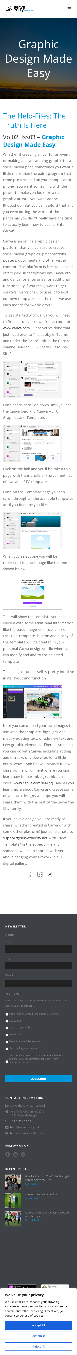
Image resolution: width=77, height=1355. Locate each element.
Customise (38, 1336)
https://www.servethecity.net (28, 1133)
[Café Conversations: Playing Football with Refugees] (13, 1218)
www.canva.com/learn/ (33, 783)
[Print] (29, 874)
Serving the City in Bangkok (41, 1194)
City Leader (15, 1020)
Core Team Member (20, 1027)
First (8, 942)
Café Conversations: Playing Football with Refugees (47, 1214)
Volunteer (14, 1034)
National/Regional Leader (23, 1048)
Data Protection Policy (49, 1055)
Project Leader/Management (25, 1041)
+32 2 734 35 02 (20, 1121)
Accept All (38, 1325)
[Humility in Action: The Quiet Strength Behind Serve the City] (13, 1182)
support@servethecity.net (25, 838)
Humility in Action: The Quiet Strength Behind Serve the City (47, 1178)
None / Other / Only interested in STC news (33, 1013)
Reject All (39, 1346)
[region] (38, 1321)
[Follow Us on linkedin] (15, 1154)
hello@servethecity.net (24, 1127)
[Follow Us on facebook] (7, 1154)
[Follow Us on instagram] (23, 1154)
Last (8, 959)
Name (11, 935)
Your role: (13, 993)
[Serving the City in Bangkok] (13, 1200)
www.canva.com (16, 328)
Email (10, 975)
